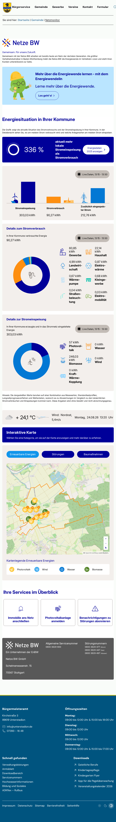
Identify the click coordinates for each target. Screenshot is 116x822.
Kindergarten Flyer (89, 775)
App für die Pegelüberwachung (96, 781)
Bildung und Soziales (14, 786)
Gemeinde (41, 7)
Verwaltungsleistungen (15, 764)
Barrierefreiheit (56, 805)
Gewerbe (58, 7)
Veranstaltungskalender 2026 (95, 786)
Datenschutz (25, 805)
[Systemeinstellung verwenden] (111, 805)
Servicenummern (12, 777)
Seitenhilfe (73, 805)
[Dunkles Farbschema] (105, 805)
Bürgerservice (21, 7)
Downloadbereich (12, 773)
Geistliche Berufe (88, 764)
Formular (103, 7)
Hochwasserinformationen (17, 781)
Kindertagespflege (88, 770)
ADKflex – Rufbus (12, 790)
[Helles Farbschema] (99, 805)
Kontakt (88, 7)
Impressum (8, 805)
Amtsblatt (8, 769)
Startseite (23, 20)
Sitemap (40, 805)
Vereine (73, 7)
